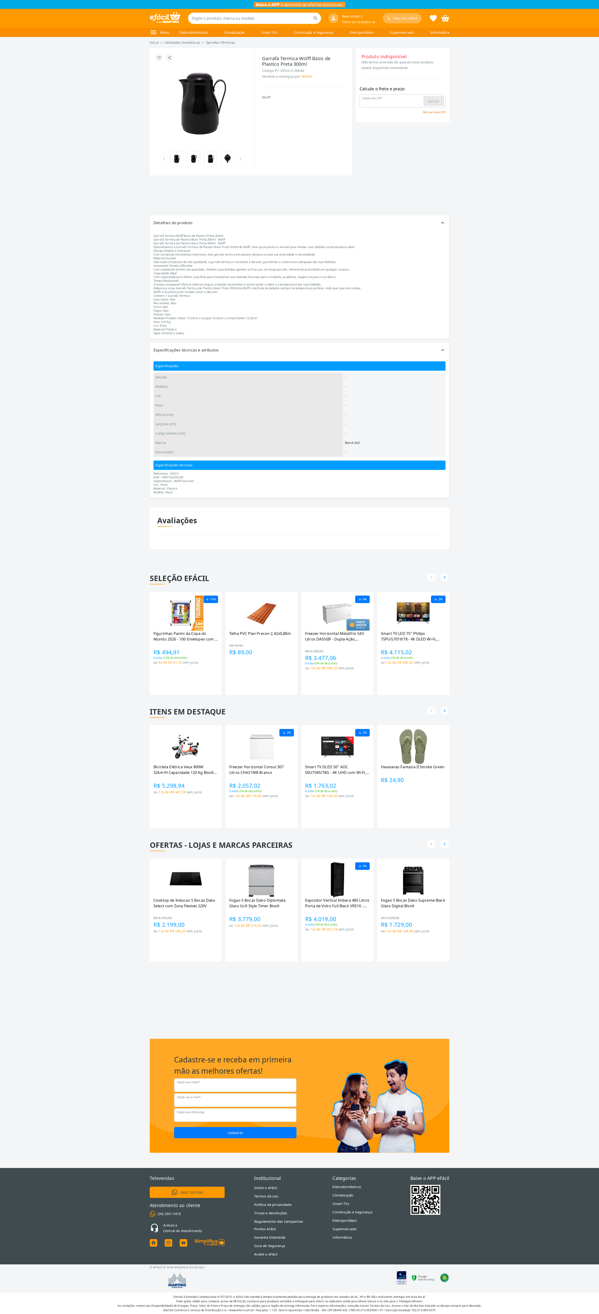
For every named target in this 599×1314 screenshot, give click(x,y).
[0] (445, 17)
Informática (439, 32)
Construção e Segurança (313, 32)
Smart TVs (269, 32)
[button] (299, 222)
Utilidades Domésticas (182, 42)
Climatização (234, 32)
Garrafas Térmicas (220, 42)
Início (154, 42)
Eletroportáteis (362, 32)
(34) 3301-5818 (169, 1214)
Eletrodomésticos (193, 32)
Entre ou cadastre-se (358, 22)
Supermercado (402, 32)
